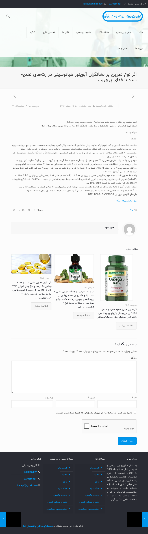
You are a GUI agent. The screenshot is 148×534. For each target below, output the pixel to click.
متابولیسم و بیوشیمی (89, 509)
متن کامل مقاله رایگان (126, 201)
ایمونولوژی (94, 468)
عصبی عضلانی (92, 495)
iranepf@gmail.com (93, 4)
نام (134, 398)
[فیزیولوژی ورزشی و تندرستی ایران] (122, 16)
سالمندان (94, 488)
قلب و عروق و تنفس (89, 502)
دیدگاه (134, 358)
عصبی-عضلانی (60, 495)
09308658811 (116, 4)
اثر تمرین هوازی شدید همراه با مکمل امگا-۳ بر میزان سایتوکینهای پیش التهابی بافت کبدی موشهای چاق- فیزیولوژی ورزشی (117, 313)
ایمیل (91, 398)
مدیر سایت (86, 106)
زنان (97, 481)
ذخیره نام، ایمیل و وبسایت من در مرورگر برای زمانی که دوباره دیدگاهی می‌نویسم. (94, 413)
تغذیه (96, 475)
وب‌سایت (49, 398)
